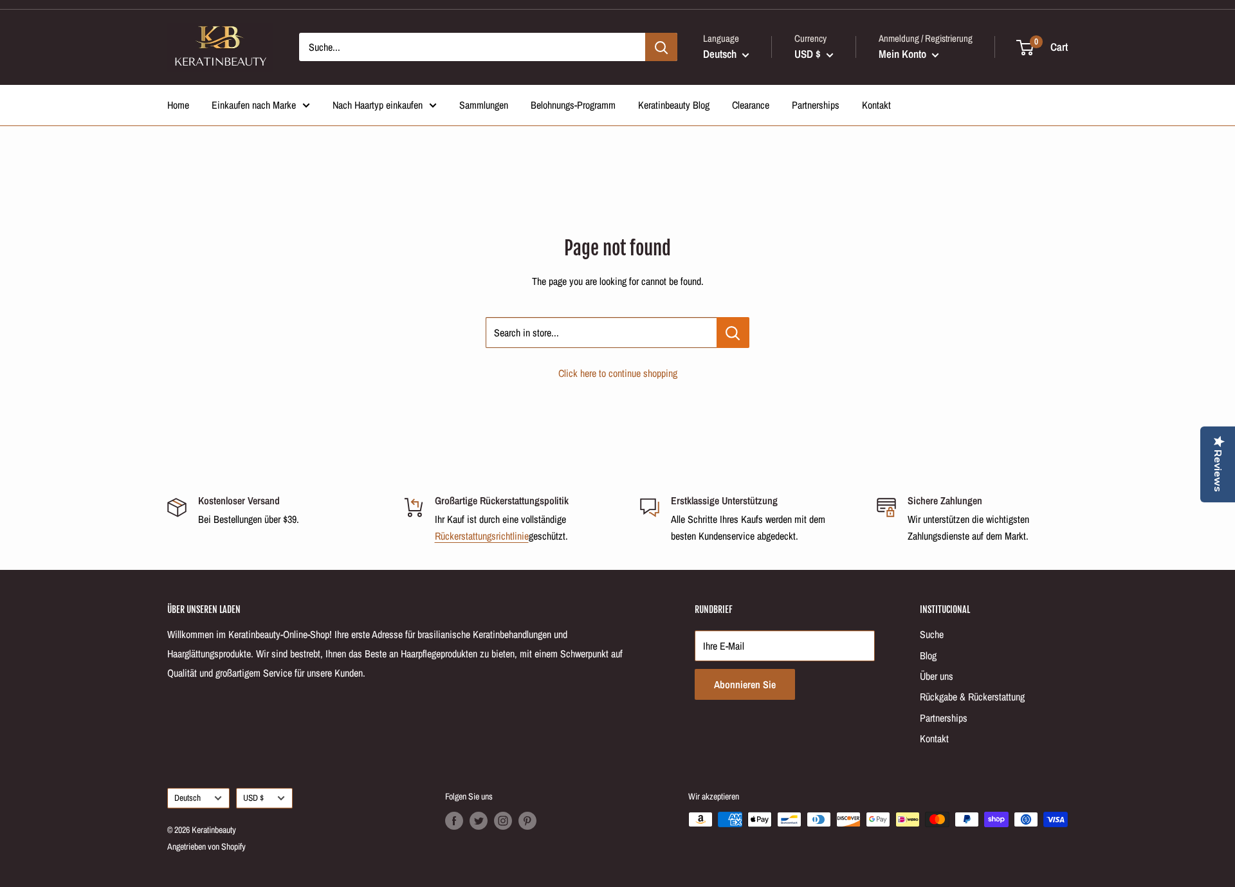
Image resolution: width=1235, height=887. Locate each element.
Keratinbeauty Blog (673, 105)
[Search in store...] (733, 332)
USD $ (253, 797)
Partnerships (815, 105)
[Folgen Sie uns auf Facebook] (454, 821)
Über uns (936, 676)
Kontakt (876, 105)
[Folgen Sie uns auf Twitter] (479, 821)
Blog (928, 655)
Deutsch (187, 797)
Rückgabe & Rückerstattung (972, 697)
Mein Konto (904, 53)
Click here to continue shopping (617, 373)
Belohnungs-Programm (573, 105)
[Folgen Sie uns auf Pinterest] (527, 821)
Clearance (750, 105)
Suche (932, 634)
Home (178, 105)
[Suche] (661, 47)
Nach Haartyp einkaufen (378, 105)
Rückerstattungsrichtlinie (482, 536)
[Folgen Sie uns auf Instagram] (503, 821)
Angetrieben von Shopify (206, 846)
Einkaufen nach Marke (254, 105)
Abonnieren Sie (745, 684)
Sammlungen (483, 105)
